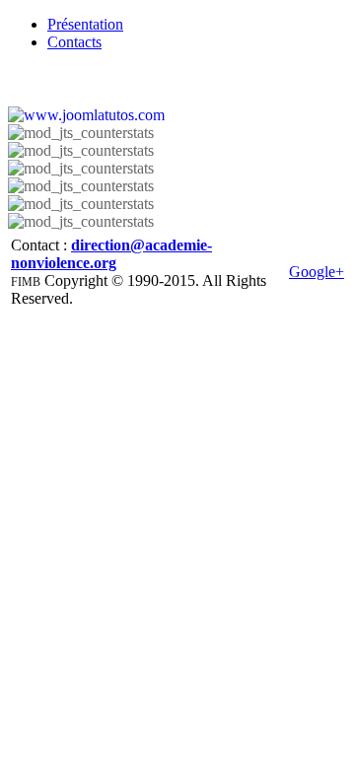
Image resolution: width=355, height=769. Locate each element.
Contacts (74, 42)
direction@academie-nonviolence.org (111, 254)
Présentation (85, 24)
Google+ (316, 271)
